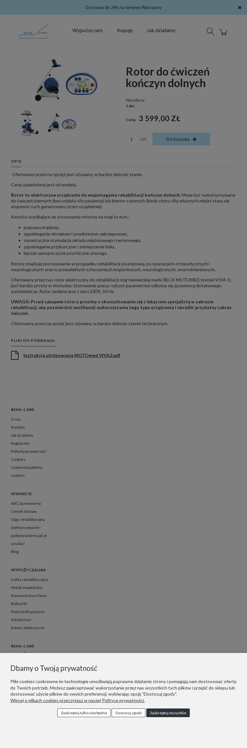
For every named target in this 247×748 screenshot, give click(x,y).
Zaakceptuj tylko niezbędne (84, 712)
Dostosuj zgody (128, 712)
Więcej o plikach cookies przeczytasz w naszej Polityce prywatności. (77, 700)
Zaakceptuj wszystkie (168, 712)
